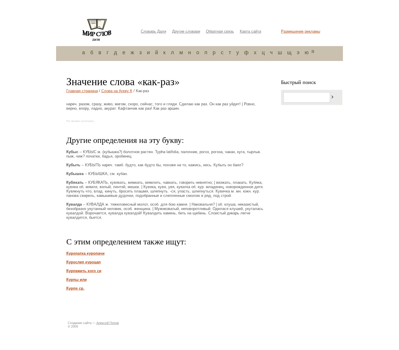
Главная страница (82, 91)
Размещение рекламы (300, 31)
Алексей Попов (107, 323)
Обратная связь (220, 31)
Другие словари (186, 31)
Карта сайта (250, 31)
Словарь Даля (153, 31)
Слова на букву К (116, 91)
